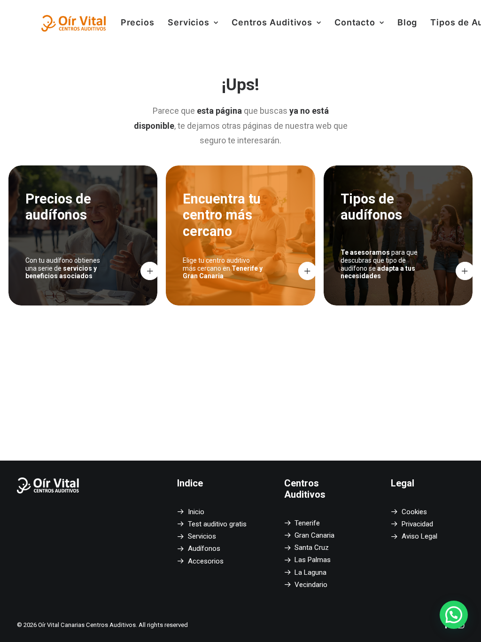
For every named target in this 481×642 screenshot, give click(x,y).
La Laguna (310, 572)
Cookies (414, 512)
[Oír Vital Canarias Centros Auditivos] (74, 22)
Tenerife (307, 523)
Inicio (196, 512)
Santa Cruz (312, 547)
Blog (407, 22)
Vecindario (311, 584)
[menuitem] (137, 22)
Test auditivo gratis (217, 524)
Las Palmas (313, 560)
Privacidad (417, 524)
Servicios (188, 22)
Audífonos (204, 548)
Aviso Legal (419, 536)
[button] (454, 615)
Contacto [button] (354, 22)
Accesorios (206, 561)
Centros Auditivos (272, 22)
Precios (138, 22)
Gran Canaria (314, 535)
